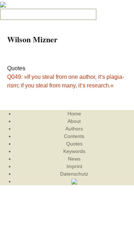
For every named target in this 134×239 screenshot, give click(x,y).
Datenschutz (74, 174)
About (74, 121)
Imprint (74, 166)
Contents (74, 136)
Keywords (74, 151)
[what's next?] (3, 4)
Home (74, 113)
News (74, 159)
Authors (74, 129)
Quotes (74, 144)
